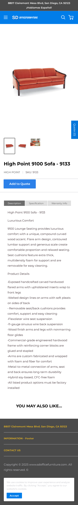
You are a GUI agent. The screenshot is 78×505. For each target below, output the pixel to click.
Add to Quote (19, 184)
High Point (12, 172)
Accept (14, 495)
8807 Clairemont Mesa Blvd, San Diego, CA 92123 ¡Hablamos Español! (39, 5)
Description (14, 203)
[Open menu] (6, 17)
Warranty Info (59, 203)
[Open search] (63, 17)
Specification (36, 203)
